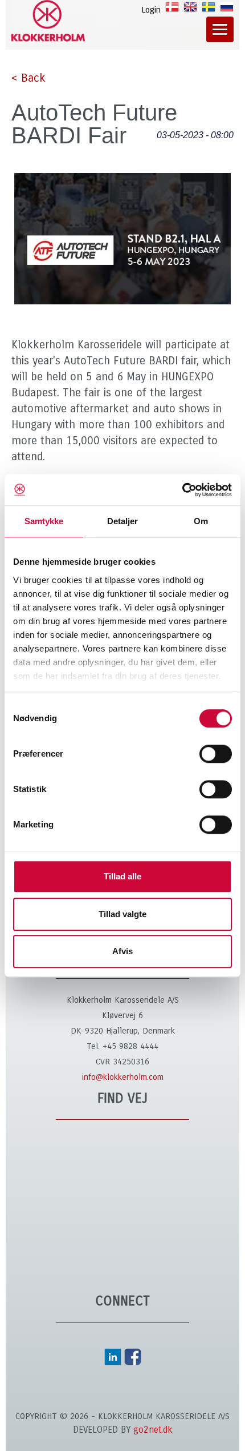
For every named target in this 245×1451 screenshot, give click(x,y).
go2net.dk (153, 1429)
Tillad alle (122, 876)
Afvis (122, 951)
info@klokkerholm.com (123, 1077)
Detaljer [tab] (122, 521)
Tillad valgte (122, 914)
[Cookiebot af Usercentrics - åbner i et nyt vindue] (182, 490)
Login (151, 10)
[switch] (215, 754)
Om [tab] (201, 521)
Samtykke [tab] (44, 521)
